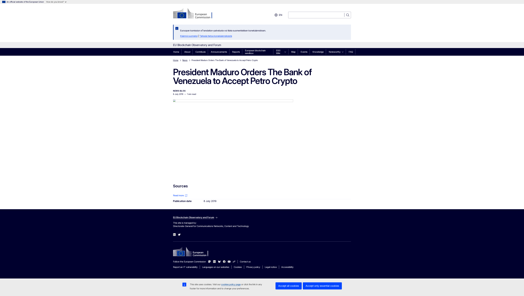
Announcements (219, 51)
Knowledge (318, 51)
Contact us (245, 261)
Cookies (238, 267)
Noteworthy (335, 51)
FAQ (351, 51)
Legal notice (271, 267)
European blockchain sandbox (255, 52)
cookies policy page (231, 284)
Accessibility (287, 267)
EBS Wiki (278, 52)
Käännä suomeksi (189, 36)
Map (293, 51)
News (184, 60)
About (187, 51)
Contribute (200, 51)
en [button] (280, 15)
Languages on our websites (215, 267)
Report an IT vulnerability (185, 267)
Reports (236, 51)
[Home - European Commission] (195, 13)
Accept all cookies (288, 285)
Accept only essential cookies (322, 285)
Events (304, 51)
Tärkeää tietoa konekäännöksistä (215, 36)
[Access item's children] (286, 52)
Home (176, 51)
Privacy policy (253, 267)
